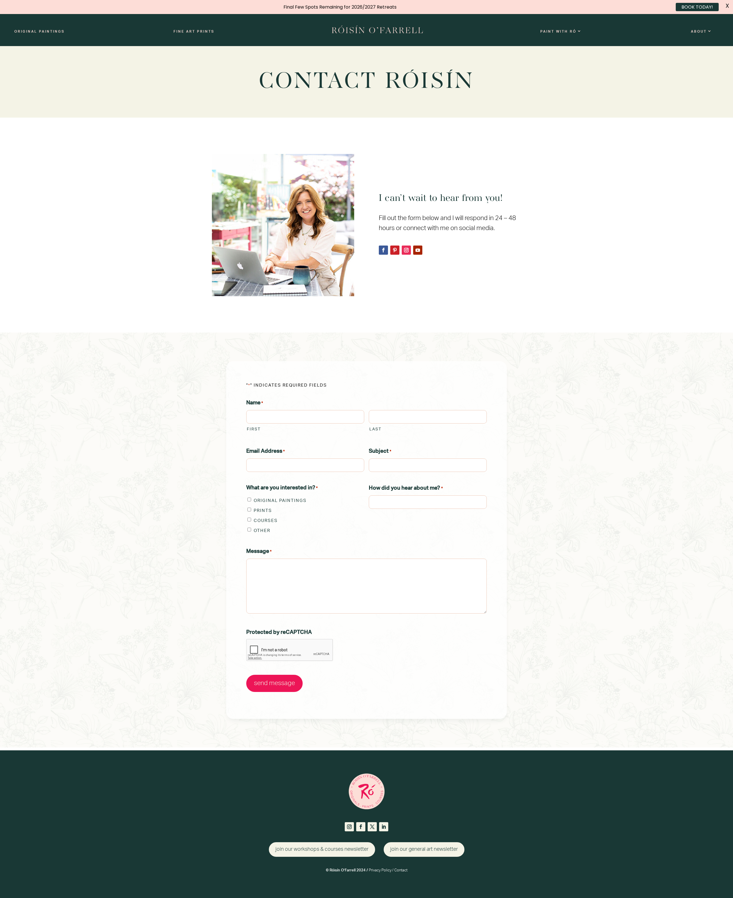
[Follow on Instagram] (406, 250)
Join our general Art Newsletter (424, 849)
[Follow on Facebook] (383, 250)
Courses (266, 521)
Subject (380, 451)
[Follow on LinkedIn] (383, 826)
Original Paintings (39, 31)
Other (262, 531)
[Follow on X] (372, 826)
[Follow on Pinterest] (394, 250)
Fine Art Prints (194, 31)
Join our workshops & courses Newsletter (322, 849)
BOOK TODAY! (697, 7)
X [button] (727, 6)
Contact (400, 870)
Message (258, 551)
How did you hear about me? (405, 488)
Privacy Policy (380, 870)
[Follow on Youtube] (417, 250)
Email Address (265, 451)
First (254, 429)
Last (375, 429)
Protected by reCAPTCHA (279, 632)
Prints (263, 511)
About (699, 31)
